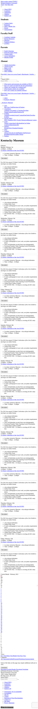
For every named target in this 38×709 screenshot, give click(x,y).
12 (1, 606)
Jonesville (16, 125)
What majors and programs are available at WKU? (18, 84)
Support (6, 126)
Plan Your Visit (8, 107)
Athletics (6, 14)
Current (6, 115)
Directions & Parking (18, 107)
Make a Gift (7, 68)
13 (1, 608)
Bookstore (7, 25)
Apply (2, 4)
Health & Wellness (9, 42)
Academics (7, 11)
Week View (9, 656)
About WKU (8, 9)
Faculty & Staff (14, 133)
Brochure (10, 134)
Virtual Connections (9, 123)
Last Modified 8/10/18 (7, 707)
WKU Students (8, 120)
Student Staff (22, 133)
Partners (6, 136)
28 (1, 632)
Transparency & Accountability (13, 691)
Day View (3, 656)
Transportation (8, 29)
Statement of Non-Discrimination (13, 698)
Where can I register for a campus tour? (15, 87)
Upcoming (11, 115)
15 (1, 611)
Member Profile (8, 57)
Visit (6, 4)
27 (1, 630)
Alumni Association (9, 65)
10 (1, 603)
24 (1, 625)
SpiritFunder (7, 69)
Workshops (22, 659)
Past (25, 115)
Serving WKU (8, 118)
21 (1, 620)
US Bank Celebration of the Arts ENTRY (12, 150)
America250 (20, 112)
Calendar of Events (9, 110)
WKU (6, 98)
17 (1, 614)
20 (1, 619)
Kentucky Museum (9, 99)
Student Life (7, 15)
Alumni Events (8, 66)
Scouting (14, 112)
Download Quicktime (22, 669)
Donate (6, 128)
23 (1, 624)
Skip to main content (6, 1)
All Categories (5, 659)
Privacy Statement (9, 703)
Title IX (6, 695)
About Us (7, 133)
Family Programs (9, 51)
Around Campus (19, 115)
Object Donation (13, 128)
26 (1, 628)
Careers (6, 696)
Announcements (29, 659)
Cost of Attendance (9, 56)
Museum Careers (32, 120)
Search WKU (5, 79)
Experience (7, 109)
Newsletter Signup (18, 134)
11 (1, 604)
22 (1, 622)
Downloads (4, 667)
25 (1, 627)
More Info (10, 4)
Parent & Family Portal (10, 52)
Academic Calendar (9, 37)
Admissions (7, 12)
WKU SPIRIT (8, 71)
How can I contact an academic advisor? (15, 90)
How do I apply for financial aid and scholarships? (18, 85)
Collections (18, 123)
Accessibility (7, 693)
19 (1, 617)
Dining (6, 28)
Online (28, 115)
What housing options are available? (14, 89)
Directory (7, 40)
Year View (23, 656)
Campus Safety (8, 23)
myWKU (6, 43)
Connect (6, 131)
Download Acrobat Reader (8, 669)
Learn (6, 121)
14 (1, 609)
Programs (16, 659)
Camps (10, 112)
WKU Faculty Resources (20, 120)
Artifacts (11, 125)
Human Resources (9, 38)
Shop (5, 129)
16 (1, 612)
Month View (16, 656)
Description (4, 158)
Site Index (7, 701)
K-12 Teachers (19, 110)
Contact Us (7, 699)
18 (1, 616)
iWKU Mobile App (9, 26)
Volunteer (20, 128)
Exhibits (6, 113)
